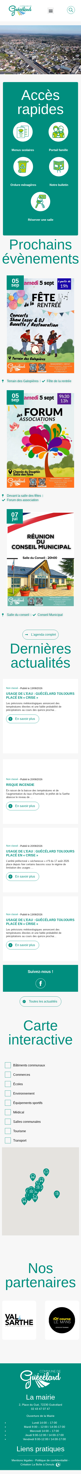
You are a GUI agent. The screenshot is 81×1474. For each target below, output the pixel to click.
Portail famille (58, 150)
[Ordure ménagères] (23, 166)
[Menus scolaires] (23, 132)
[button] (50, 10)
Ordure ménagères (23, 184)
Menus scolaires (23, 150)
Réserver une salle (40, 219)
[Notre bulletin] (59, 166)
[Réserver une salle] (40, 201)
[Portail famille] (58, 132)
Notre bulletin (59, 184)
